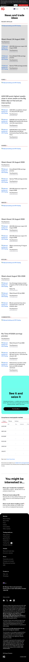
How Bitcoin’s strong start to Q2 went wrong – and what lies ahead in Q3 (18, 354)
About (4, 556)
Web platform (6, 534)
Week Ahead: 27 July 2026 (17, 343)
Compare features (7, 545)
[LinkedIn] (14, 600)
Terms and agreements (16, 586)
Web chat (5, 574)
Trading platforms (7, 532)
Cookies (24, 588)
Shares (3, 145)
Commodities (5, 317)
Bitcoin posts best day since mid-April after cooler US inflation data (18, 304)
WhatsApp (5, 576)
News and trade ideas (8, 551)
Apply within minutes (23, 5)
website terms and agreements (22, 462)
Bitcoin (3, 259)
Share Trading (6, 518)
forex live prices (11, 459)
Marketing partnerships (9, 563)
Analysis (5, 548)
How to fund (10, 588)
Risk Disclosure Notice (18, 615)
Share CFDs (6, 520)
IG (3, 586)
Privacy (5, 588)
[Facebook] (4, 600)
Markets (5, 516)
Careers (10, 653)
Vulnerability (18, 588)
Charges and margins (8, 561)
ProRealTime (6, 540)
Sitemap (7, 586)
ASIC (4, 565)
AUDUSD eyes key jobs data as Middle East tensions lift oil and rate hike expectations (18, 121)
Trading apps (6, 536)
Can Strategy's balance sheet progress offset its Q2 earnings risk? (18, 284)
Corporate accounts (8, 559)
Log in (15, 5)
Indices (3, 202)
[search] (24, 9)
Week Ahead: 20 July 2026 (17, 293)
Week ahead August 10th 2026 (13, 276)
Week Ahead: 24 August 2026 (13, 39)
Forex (3, 79)
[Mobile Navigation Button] (27, 9)
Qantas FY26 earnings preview (18, 65)
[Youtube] (10, 600)
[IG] (3, 9)
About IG (5, 590)
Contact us (6, 571)
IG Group (5, 653)
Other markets (6, 528)
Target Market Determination (10, 616)
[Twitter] (7, 600)
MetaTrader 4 (6, 538)
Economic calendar (8, 553)
